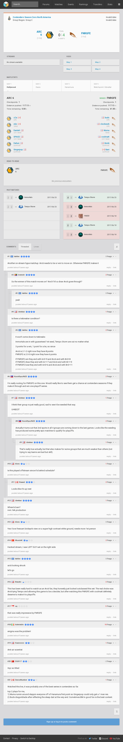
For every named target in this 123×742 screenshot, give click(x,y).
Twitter (94, 739)
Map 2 (97, 62)
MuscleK (18, 540)
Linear (36, 247)
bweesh (21, 275)
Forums (46, 4)
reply (109, 267)
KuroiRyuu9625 (20, 376)
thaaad (22, 482)
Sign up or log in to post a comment (61, 722)
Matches (59, 4)
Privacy (15, 738)
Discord (105, 739)
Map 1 (69, 62)
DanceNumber (21, 680)
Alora (17, 464)
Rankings (83, 4)
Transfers (97, 4)
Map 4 (97, 69)
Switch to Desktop (27, 738)
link (114, 267)
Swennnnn (19, 643)
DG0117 (18, 661)
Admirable (19, 625)
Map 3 (69, 69)
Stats (109, 4)
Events (71, 4)
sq (16, 606)
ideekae (21, 312)
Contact (6, 738)
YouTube (116, 739)
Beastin (18, 582)
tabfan (17, 256)
